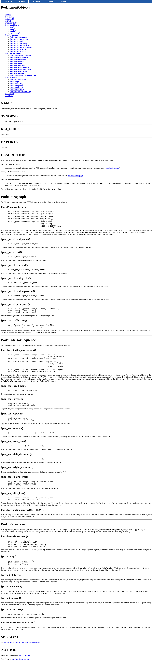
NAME (8, 15)
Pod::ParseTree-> (18, 79)
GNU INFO (51, 1)
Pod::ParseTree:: (20, 92)
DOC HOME (8, 1)
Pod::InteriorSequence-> (20, 55)
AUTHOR (9, 96)
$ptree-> (14, 82)
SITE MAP (22, 1)
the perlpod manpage (112, 168)
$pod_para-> (19, 39)
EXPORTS (9, 21)
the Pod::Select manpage (31, 642)
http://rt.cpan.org (24, 655)
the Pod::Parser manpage (12, 642)
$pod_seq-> (19, 57)
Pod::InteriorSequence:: (23, 75)
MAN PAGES (36, 1)
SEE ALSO (9, 94)
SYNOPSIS (9, 17)
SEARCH (63, 1)
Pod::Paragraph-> (18, 37)
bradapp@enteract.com (21, 659)
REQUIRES (9, 19)
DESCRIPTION (11, 23)
